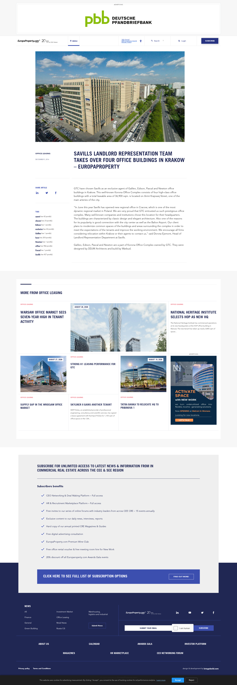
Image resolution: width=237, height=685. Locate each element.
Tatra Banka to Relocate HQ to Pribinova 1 (140, 406)
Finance (28, 617)
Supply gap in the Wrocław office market (41, 406)
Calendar (94, 643)
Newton (38, 242)
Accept (178, 680)
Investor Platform (195, 643)
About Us (43, 643)
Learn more (160, 680)
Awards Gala (144, 643)
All (26, 611)
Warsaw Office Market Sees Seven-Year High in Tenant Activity (43, 317)
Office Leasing (42, 153)
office (37, 246)
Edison (38, 225)
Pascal (37, 250)
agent (37, 216)
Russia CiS (61, 628)
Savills (37, 254)
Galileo (38, 233)
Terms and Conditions (42, 668)
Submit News (97, 625)
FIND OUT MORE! (181, 576)
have (37, 238)
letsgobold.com (211, 668)
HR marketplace (119, 653)
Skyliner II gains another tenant (91, 404)
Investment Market (65, 611)
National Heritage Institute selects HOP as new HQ (193, 314)
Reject (191, 680)
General (28, 623)
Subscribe (210, 41)
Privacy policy (24, 668)
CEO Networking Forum (170, 653)
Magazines (69, 653)
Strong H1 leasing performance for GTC (92, 366)
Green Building (31, 628)
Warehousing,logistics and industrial (98, 613)
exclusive (39, 229)
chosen (38, 221)
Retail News (62, 623)
